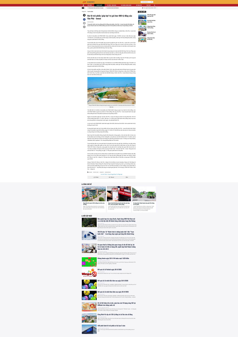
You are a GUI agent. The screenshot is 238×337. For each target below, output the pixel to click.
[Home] (84, 15)
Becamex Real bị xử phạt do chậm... (151, 32)
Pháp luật (149, 5)
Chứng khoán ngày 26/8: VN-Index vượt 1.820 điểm (113, 258)
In (127, 177)
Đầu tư (99, 223)
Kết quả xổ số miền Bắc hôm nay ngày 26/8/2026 (113, 281)
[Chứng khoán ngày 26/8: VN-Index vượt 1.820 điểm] (89, 262)
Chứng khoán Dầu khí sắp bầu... (151, 38)
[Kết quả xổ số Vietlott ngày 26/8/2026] (89, 273)
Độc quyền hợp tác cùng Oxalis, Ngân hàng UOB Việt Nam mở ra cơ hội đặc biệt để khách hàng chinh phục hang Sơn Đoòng (116, 220)
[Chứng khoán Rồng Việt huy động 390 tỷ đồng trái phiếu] (142, 28)
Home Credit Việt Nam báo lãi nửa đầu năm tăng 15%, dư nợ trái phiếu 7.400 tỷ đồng (119, 203)
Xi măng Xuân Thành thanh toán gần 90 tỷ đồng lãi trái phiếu (143, 203)
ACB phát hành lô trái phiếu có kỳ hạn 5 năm (111, 326)
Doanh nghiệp (99, 5)
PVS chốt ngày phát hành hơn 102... (151, 15)
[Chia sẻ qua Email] (84, 23)
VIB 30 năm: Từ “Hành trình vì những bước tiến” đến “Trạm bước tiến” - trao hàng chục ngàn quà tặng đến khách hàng (116, 233)
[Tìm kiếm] (151, 2)
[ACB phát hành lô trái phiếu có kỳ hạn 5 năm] (89, 329)
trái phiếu (90, 172)
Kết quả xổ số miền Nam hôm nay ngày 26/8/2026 (113, 292)
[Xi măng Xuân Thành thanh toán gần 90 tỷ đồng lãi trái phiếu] (144, 193)
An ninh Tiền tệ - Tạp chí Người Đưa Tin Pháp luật (111, 174)
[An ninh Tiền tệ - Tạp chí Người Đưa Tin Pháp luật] (88, 2)
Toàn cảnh (89, 5)
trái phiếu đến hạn (107, 172)
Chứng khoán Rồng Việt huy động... (151, 27)
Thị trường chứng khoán (126, 5)
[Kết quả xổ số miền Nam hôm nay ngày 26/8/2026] (89, 295)
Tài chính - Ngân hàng (101, 307)
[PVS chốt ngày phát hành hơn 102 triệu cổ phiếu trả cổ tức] (142, 16)
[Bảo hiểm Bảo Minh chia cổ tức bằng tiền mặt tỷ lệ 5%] (142, 22)
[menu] (154, 5)
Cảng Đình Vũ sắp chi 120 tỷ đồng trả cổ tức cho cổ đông (93, 203)
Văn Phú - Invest (95, 172)
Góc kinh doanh (100, 251)
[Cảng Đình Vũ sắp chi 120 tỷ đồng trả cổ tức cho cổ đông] (94, 193)
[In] (84, 27)
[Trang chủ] (83, 5)
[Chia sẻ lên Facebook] (84, 19)
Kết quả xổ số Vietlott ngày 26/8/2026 (110, 269)
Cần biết (99, 271)
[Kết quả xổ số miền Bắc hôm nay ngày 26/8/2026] (89, 284)
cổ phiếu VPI (102, 172)
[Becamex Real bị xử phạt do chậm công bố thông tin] (142, 33)
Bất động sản (139, 5)
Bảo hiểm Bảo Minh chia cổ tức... (151, 21)
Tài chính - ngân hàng (111, 5)
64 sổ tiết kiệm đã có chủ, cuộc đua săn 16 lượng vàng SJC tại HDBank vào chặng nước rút (117, 304)
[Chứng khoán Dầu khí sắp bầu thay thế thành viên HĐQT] (142, 39)
